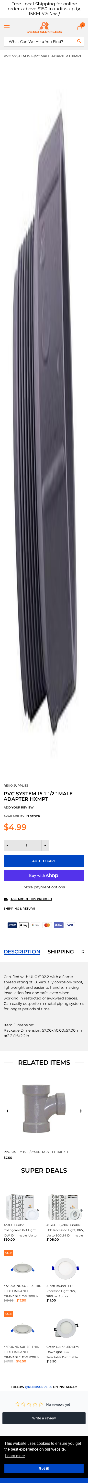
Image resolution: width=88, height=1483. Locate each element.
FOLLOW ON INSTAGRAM (44, 1387)
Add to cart (44, 861)
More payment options (44, 887)
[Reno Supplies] (44, 27)
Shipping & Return (19, 908)
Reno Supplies (16, 785)
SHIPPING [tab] (61, 952)
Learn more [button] (15, 1456)
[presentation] (7, 1111)
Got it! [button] (44, 1468)
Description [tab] (22, 952)
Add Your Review (19, 807)
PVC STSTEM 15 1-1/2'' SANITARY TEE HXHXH (36, 1152)
